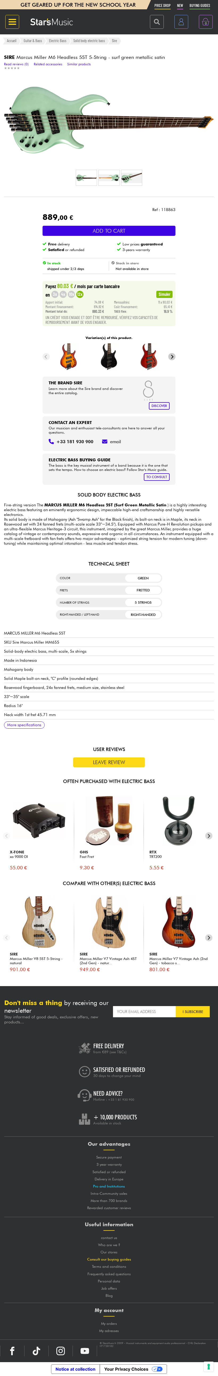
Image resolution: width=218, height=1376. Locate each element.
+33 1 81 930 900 (121, 1099)
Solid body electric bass (89, 40)
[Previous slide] (46, 356)
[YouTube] (85, 1351)
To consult (156, 477)
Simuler (164, 294)
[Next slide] (171, 356)
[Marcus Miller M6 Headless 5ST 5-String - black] (109, 356)
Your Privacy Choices (126, 1369)
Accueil (11, 40)
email (115, 441)
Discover (159, 406)
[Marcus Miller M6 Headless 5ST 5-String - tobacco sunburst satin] (68, 356)
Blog (109, 1295)
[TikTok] (36, 1351)
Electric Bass (57, 40)
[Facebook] (12, 1351)
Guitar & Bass (33, 40)
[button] (86, 178)
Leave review (109, 762)
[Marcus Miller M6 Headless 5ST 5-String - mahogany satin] (149, 356)
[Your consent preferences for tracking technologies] (209, 1367)
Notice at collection (75, 1369)
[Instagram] (61, 1351)
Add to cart (109, 231)
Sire (114, 40)
